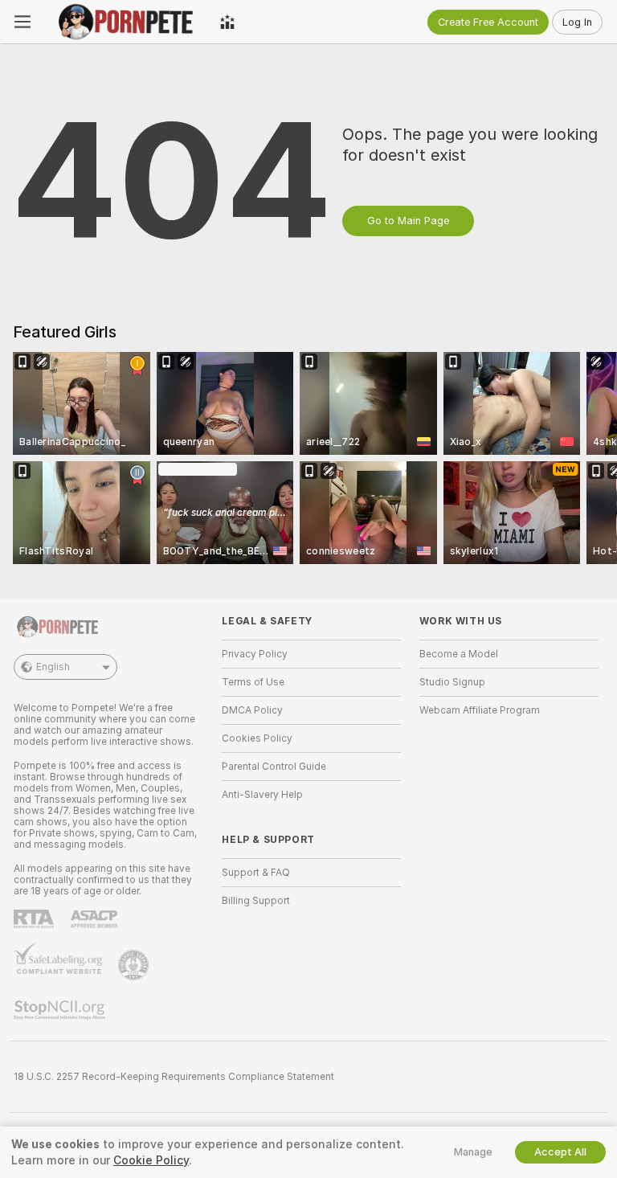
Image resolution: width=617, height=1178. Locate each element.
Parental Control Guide (274, 766)
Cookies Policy (257, 738)
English (53, 667)
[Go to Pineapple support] (135, 965)
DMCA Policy (252, 710)
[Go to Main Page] (125, 21)
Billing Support (256, 900)
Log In (577, 22)
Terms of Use (253, 682)
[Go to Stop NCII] (61, 1010)
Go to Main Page (408, 221)
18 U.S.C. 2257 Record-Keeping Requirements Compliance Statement (174, 1076)
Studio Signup (452, 682)
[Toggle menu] (22, 21)
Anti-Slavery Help (262, 794)
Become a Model (458, 654)
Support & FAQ (256, 872)
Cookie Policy (151, 1160)
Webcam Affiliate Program (479, 710)
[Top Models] (227, 21)
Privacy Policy (255, 654)
